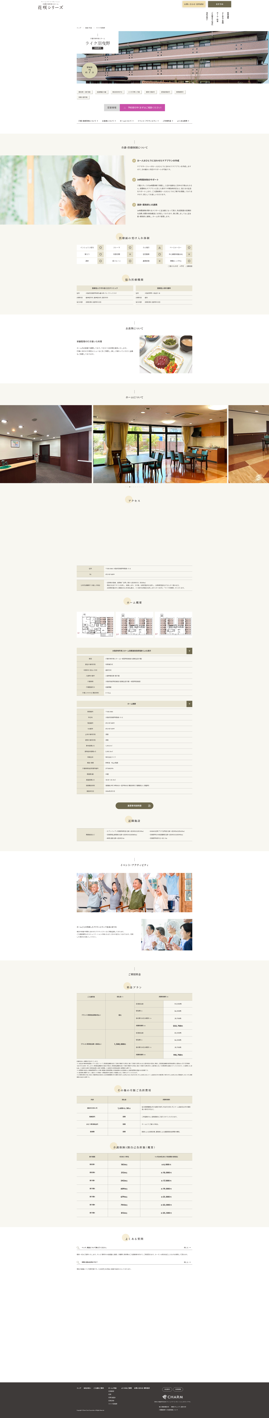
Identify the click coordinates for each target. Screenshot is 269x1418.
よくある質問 (182, 121)
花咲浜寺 (111, 1401)
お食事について (108, 121)
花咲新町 (111, 1391)
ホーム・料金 (217, 17)
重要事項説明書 (135, 805)
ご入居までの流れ (212, 18)
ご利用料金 (167, 121)
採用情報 (228, 15)
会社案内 (167, 1389)
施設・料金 (88, 28)
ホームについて (126, 121)
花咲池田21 (112, 1398)
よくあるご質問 (223, 18)
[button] (127, 486)
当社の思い (207, 16)
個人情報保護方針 (164, 1407)
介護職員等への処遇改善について (168, 1410)
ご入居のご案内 (99, 1388)
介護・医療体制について (87, 121)
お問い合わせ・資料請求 (194, 4)
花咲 (109, 1394)
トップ (79, 28)
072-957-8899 (110, 574)
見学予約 (219, 4)
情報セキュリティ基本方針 (178, 1407)
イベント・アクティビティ (147, 121)
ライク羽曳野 (112, 1404)
